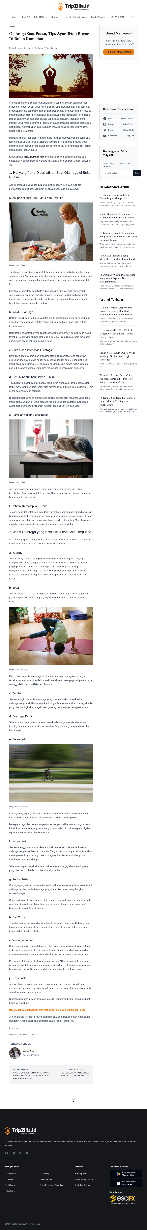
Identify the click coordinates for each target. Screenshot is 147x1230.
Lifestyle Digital (75, 17)
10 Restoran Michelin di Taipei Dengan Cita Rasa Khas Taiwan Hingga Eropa (116, 333)
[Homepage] (13, 17)
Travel (12, 26)
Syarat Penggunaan (84, 1179)
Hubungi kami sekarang (119, 52)
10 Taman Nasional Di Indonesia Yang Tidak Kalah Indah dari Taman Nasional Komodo (118, 236)
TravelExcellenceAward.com (52, 1185)
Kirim (137, 173)
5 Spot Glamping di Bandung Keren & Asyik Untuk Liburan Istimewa (118, 215)
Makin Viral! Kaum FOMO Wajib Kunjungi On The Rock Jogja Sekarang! (117, 356)
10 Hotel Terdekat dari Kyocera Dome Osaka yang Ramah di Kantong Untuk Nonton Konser (115, 311)
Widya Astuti (29, 1051)
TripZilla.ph (10, 1191)
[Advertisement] (118, 82)
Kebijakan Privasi (82, 1185)
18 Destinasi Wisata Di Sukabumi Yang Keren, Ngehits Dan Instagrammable (117, 278)
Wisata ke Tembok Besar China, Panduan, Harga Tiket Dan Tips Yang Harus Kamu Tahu (116, 378)
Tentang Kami (117, 17)
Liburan (55, 17)
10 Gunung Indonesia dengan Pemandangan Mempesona (114, 196)
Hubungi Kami (81, 1173)
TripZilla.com (10, 1173)
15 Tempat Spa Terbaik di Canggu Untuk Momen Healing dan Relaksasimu (117, 401)
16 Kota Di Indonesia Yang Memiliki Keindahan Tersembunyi (117, 257)
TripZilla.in (9, 1179)
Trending (25, 17)
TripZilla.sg (45, 1173)
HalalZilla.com (46, 1179)
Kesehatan (97, 17)
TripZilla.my (10, 1185)
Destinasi (38, 17)
